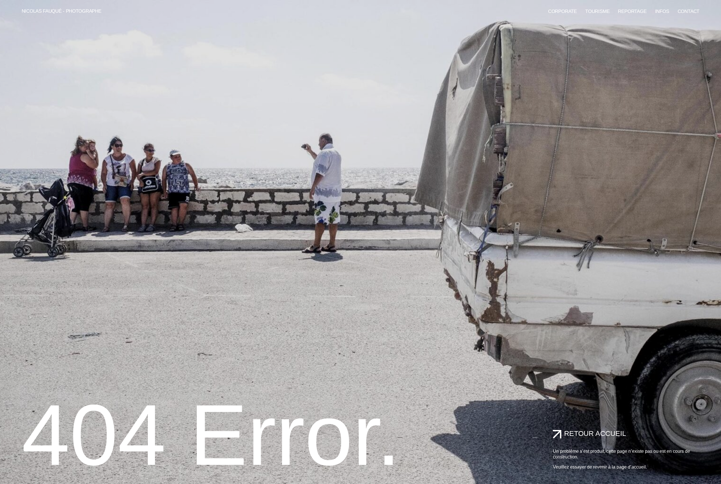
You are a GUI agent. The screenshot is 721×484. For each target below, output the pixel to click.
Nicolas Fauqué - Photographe (61, 11)
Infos (662, 11)
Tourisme (597, 11)
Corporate (562, 11)
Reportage (632, 11)
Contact (689, 11)
